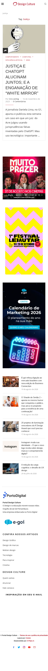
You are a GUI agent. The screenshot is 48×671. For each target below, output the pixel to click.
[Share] (5, 50)
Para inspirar (8, 560)
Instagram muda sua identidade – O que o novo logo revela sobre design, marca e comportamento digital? (32, 448)
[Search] (45, 4)
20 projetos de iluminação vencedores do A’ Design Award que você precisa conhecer (32, 427)
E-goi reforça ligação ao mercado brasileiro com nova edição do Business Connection (32, 382)
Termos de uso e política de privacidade (34, 635)
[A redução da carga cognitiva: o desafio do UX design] (11, 468)
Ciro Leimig (14, 99)
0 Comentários (19, 101)
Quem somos (8, 578)
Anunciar (7, 583)
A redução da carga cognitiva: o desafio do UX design (32, 467)
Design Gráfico (9, 540)
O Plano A (30, 641)
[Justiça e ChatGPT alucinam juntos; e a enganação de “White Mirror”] (24, 39)
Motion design (9, 550)
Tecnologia (7, 555)
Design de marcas (11, 545)
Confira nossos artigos (20, 534)
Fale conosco (8, 588)
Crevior (28, 638)
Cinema (6, 565)
